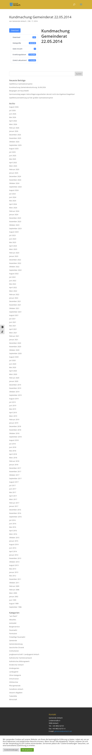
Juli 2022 (12, 277)
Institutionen (14, 651)
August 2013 (14, 565)
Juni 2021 (12, 322)
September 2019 (15, 395)
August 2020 (14, 357)
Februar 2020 (14, 378)
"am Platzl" (13, 616)
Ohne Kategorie (15, 675)
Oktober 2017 (14, 475)
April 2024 (13, 204)
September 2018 (15, 437)
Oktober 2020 (14, 350)
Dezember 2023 (15, 218)
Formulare (13, 633)
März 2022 (13, 291)
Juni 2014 (12, 548)
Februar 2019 (14, 419)
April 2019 (13, 412)
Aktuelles (12, 620)
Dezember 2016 (15, 510)
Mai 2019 (12, 409)
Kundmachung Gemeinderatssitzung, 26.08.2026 (27, 87)
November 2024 (15, 180)
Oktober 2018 (14, 433)
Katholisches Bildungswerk (19, 661)
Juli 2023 (12, 235)
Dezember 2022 (15, 260)
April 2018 (13, 454)
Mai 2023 (12, 242)
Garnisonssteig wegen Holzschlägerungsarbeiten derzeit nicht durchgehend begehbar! (42, 94)
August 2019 (14, 399)
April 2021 (13, 329)
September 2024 (15, 187)
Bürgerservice (14, 627)
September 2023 (15, 228)
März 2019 (13, 416)
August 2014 (14, 544)
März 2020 (13, 374)
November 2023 (15, 221)
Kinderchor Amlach (16, 665)
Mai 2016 (12, 527)
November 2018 (15, 430)
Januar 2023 (13, 256)
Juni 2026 (12, 114)
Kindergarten (14, 668)
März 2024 (13, 208)
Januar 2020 (13, 381)
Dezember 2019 (15, 385)
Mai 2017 (12, 492)
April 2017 (13, 496)
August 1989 (14, 603)
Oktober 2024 (14, 183)
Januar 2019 (13, 423)
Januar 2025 (13, 173)
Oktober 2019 (14, 392)
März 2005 (13, 593)
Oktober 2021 (14, 308)
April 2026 (13, 121)
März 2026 (13, 124)
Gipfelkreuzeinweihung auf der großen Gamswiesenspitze (31, 98)
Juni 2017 (12, 489)
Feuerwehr (13, 630)
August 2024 (14, 190)
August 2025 (14, 148)
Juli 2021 (12, 319)
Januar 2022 (13, 298)
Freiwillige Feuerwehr (17, 637)
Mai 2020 (12, 367)
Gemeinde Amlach (19, 21)
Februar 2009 (14, 586)
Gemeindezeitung (16, 644)
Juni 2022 (12, 281)
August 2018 (14, 440)
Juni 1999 (12, 600)
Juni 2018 (12, 447)
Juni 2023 (12, 239)
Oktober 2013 (14, 562)
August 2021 (14, 315)
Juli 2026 (12, 110)
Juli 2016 (12, 520)
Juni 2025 (12, 155)
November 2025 (15, 138)
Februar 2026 (14, 128)
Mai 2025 (12, 159)
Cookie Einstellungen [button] (11, 750)
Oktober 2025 (14, 142)
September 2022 (15, 270)
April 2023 (13, 246)
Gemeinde (13, 640)
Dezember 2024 (15, 176)
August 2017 (14, 482)
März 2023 (13, 249)
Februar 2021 (14, 336)
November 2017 (15, 471)
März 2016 (13, 534)
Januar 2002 (13, 596)
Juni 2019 (12, 405)
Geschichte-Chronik (16, 647)
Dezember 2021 (15, 301)
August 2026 (14, 107)
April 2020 (13, 371)
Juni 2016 (12, 524)
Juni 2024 (12, 197)
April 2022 (13, 287)
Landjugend (13, 672)
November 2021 (15, 305)
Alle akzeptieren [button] (27, 750)
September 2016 (15, 517)
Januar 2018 (13, 465)
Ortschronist (14, 679)
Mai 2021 (12, 326)
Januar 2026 (13, 131)
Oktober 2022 (14, 267)
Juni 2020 (12, 364)
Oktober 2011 (14, 583)
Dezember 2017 (15, 468)
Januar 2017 (13, 506)
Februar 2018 (14, 461)
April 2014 (13, 551)
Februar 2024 (14, 211)
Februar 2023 (14, 253)
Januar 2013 (13, 572)
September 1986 (15, 607)
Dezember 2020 (15, 343)
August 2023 (14, 232)
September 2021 (15, 312)
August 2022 (14, 274)
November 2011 (15, 579)
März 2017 (13, 499)
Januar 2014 (13, 555)
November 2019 (15, 388)
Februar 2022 (14, 294)
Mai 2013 (12, 569)
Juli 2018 (12, 444)
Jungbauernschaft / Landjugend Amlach (24, 654)
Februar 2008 (14, 590)
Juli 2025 (12, 152)
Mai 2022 (12, 284)
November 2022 (15, 263)
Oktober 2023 (14, 225)
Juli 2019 (12, 402)
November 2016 (15, 513)
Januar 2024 (13, 214)
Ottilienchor (13, 682)
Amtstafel (12, 623)
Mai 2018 (12, 451)
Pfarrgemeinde (14, 686)
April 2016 (13, 530)
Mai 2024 (12, 201)
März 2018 (13, 458)
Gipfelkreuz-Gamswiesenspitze (20, 84)
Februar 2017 (14, 503)
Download (15, 30)
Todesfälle (13, 696)
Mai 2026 (12, 117)
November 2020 (15, 346)
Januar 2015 (13, 541)
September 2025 (15, 145)
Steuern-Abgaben (15, 693)
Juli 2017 (12, 485)
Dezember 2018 (15, 426)
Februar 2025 (14, 169)
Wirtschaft (13, 699)
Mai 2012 (12, 576)
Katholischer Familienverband (20, 658)
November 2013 (15, 558)
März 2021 (13, 333)
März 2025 (13, 166)
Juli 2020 (12, 360)
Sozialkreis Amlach (16, 689)
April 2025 (13, 162)
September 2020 (15, 353)
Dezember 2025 (15, 135)
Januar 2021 (13, 339)
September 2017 (15, 478)
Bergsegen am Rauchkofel (19, 91)
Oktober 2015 (14, 537)
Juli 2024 (12, 194)
